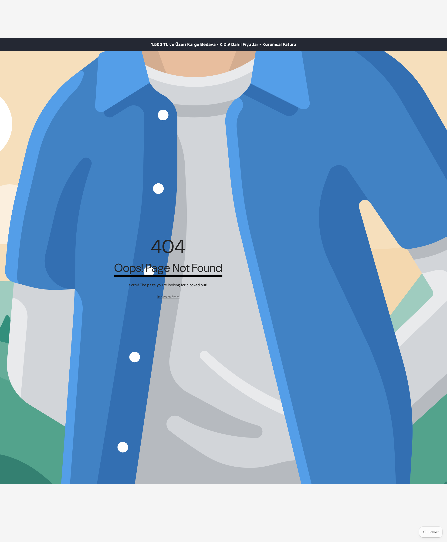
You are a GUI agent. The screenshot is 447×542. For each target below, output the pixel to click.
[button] (432, 44)
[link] (168, 297)
